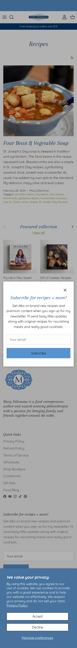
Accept (37, 616)
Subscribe (38, 353)
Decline (37, 627)
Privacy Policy (17, 605)
